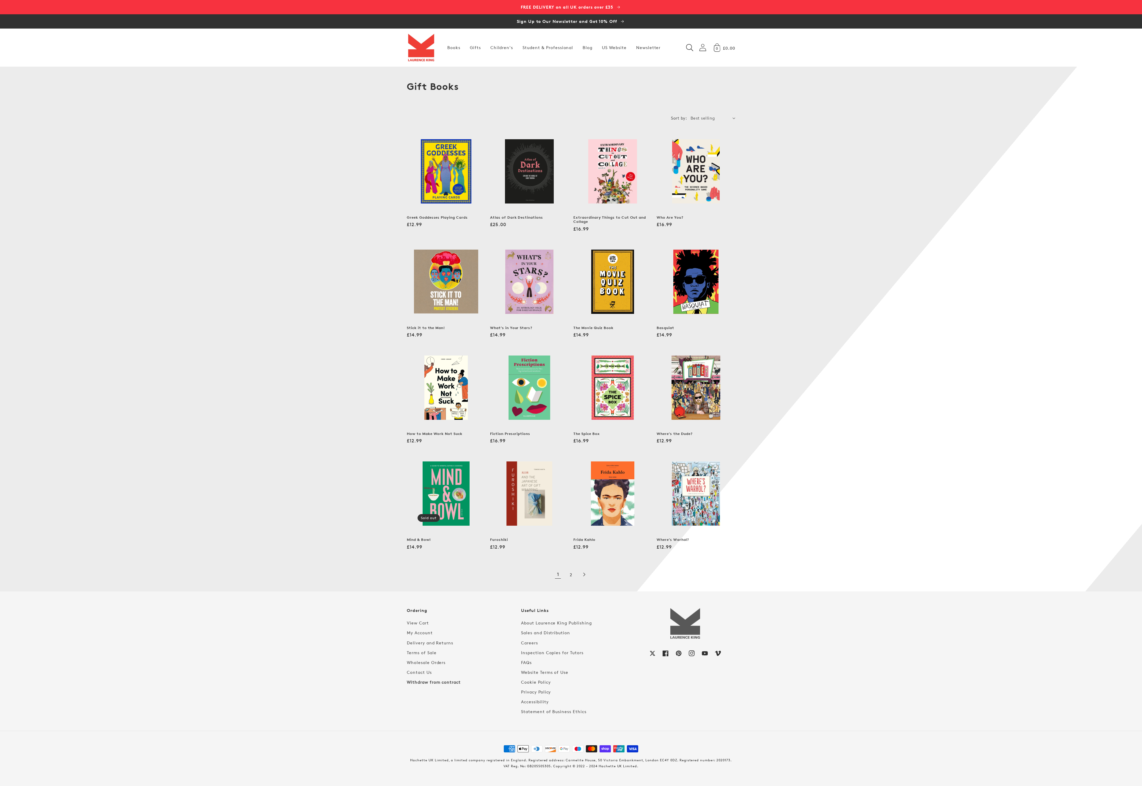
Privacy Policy (536, 691)
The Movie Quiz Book (593, 328)
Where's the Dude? (675, 434)
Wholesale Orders (426, 662)
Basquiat (665, 328)
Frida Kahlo (584, 540)
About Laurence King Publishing (556, 622)
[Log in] (702, 47)
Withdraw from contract (434, 682)
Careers (529, 642)
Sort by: (679, 117)
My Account (420, 632)
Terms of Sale (421, 652)
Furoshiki (499, 540)
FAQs (526, 662)
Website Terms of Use (544, 672)
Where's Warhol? (673, 540)
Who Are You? (670, 217)
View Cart (418, 622)
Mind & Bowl (419, 540)
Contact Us (419, 672)
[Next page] (584, 574)
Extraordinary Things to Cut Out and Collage (609, 219)
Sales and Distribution (545, 632)
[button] (689, 47)
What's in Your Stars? (511, 328)
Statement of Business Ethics (553, 711)
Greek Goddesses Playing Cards (437, 217)
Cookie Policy (535, 682)
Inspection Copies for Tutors (552, 652)
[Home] (421, 47)
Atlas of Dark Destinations (516, 217)
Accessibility (534, 701)
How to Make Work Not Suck (434, 434)
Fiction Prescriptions (510, 434)
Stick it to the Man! (426, 328)
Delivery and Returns (430, 642)
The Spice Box (586, 434)
